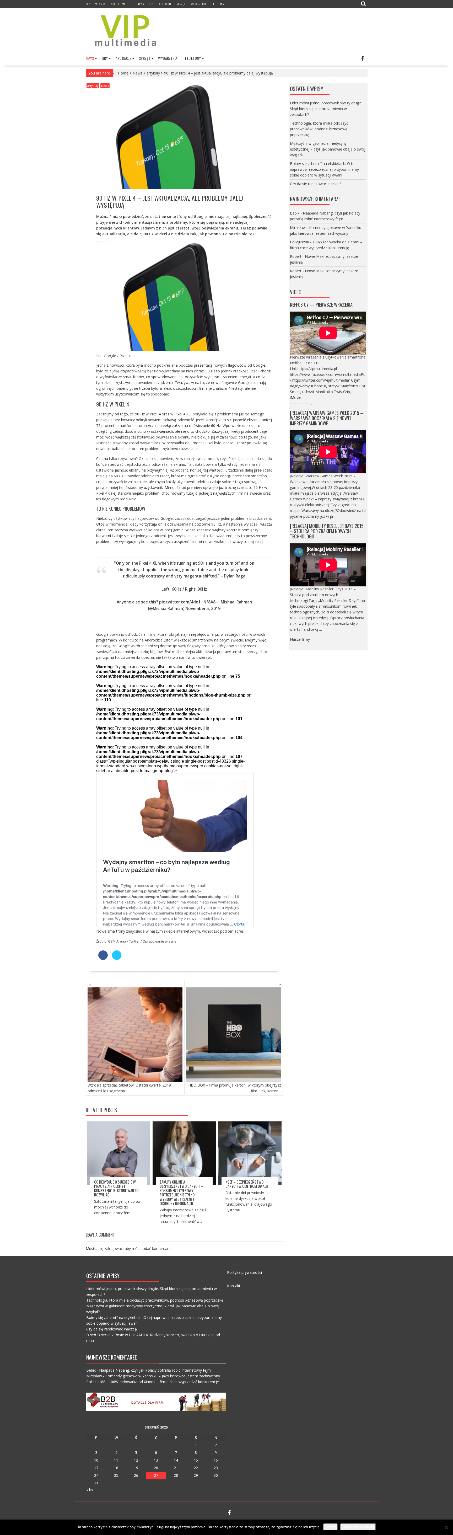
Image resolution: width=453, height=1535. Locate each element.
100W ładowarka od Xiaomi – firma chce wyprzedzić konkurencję (164, 1381)
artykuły (153, 73)
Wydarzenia (199, 4)
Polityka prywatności (244, 1272)
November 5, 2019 (202, 608)
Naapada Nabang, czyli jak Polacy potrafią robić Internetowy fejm (155, 1370)
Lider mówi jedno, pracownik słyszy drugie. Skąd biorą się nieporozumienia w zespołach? (326, 108)
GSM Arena (117, 941)
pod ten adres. (232, 931)
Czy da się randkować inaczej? (315, 183)
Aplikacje (165, 4)
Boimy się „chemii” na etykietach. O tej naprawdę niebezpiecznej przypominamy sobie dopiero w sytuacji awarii (324, 169)
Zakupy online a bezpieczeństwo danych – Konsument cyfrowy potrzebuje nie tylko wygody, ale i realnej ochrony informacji (181, 1192)
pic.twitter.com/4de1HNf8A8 (187, 602)
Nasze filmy (300, 639)
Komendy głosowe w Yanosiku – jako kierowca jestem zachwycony (162, 1375)
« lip (89, 1489)
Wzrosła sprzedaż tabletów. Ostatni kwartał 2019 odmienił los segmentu (129, 1088)
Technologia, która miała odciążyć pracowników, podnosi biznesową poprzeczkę (319, 129)
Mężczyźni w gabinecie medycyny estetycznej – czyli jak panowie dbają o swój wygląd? (327, 149)
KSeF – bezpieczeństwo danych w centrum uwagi (246, 1184)
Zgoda (330, 1527)
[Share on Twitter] (116, 958)
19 (136, 1467)
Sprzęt (181, 4)
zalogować (113, 1248)
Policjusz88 (299, 241)
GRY (151, 4)
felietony (218, 4)
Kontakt (233, 1285)
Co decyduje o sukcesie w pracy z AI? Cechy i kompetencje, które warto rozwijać (116, 1188)
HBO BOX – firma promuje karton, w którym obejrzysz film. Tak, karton (234, 1088)
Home (123, 73)
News (140, 4)
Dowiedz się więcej (358, 1527)
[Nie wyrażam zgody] (446, 1527)
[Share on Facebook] (103, 958)
